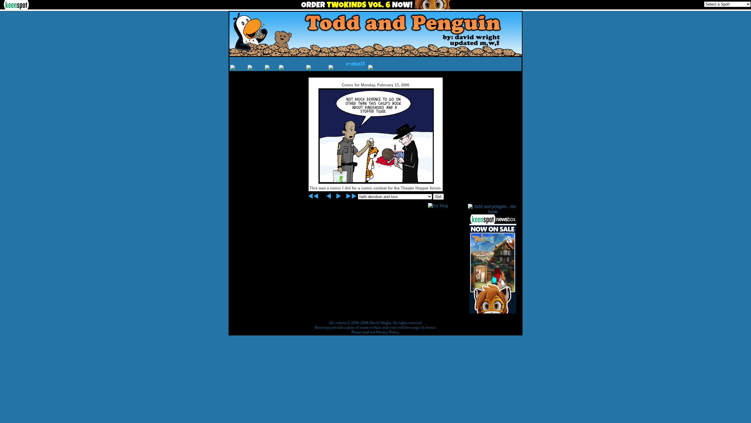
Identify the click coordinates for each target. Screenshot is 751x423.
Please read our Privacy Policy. (375, 332)
